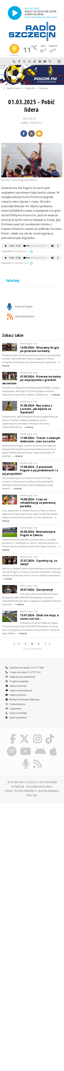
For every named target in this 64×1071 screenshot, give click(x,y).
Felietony (43, 88)
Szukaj (50, 61)
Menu (59, 61)
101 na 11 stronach (32, 648)
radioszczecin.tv (17, 694)
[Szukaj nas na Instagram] (37, 734)
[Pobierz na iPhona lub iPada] (53, 747)
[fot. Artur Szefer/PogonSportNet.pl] (31, 160)
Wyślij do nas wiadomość (44, 61)
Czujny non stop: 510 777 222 (25, 672)
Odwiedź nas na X (24, 61)
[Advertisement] (32, 839)
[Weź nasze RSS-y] (37, 759)
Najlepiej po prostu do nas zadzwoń (14, 61)
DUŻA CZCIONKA (18, 713)
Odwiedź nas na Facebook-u (19, 61)
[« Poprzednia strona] (14, 644)
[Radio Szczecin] (32, 31)
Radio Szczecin (14, 88)
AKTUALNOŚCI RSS (24, 316)
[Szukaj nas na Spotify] (11, 747)
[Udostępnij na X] (31, 133)
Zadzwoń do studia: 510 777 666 (26, 667)
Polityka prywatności (26, 791)
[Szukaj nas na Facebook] (13, 734)
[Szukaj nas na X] (24, 734)
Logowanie (15, 708)
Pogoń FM (30, 88)
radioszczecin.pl (17, 685)
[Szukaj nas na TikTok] (50, 734)
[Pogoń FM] (32, 75)
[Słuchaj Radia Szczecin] (14, 13)
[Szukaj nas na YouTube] (25, 747)
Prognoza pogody (18, 681)
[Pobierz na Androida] (40, 747)
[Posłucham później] (31, 251)
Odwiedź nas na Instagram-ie (29, 61)
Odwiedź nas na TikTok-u (34, 61)
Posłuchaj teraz (17, 704)
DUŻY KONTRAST (18, 717)
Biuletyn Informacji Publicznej (24, 699)
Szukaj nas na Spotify (39, 61)
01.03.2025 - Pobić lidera (31, 106)
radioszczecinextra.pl (20, 690)
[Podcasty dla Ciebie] (25, 759)
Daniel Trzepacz (31, 122)
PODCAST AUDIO (24, 306)
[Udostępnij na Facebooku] (23, 133)
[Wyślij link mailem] (39, 133)
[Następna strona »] (49, 644)
